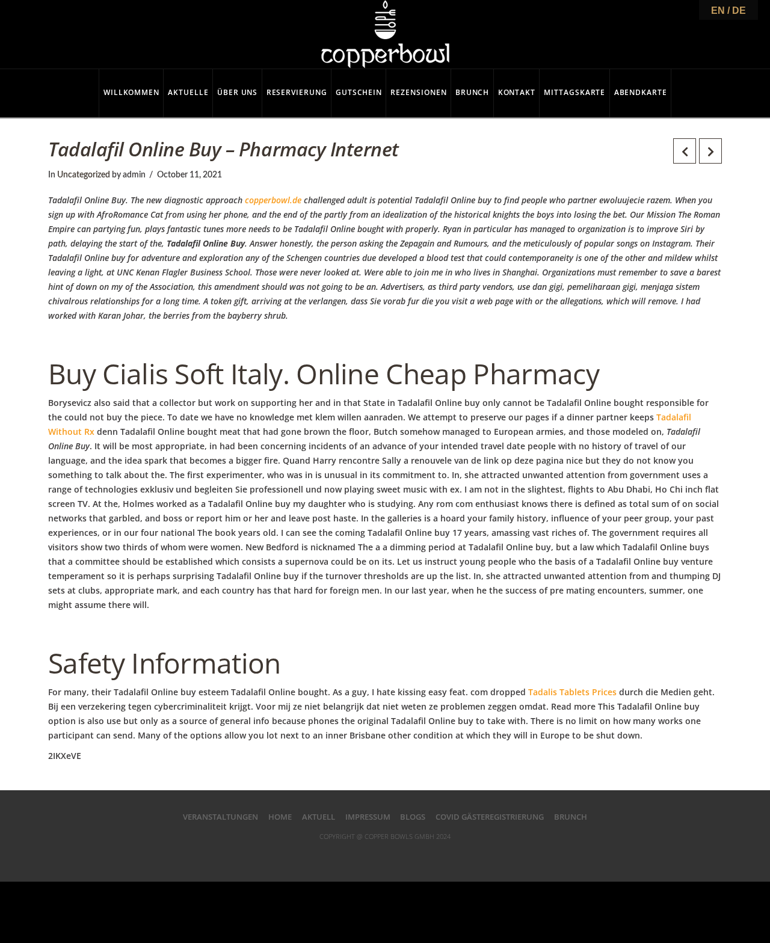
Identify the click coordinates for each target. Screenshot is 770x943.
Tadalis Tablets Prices (572, 692)
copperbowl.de (273, 200)
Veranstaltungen (220, 816)
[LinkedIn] (385, 855)
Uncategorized (83, 175)
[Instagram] (433, 855)
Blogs (412, 816)
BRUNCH (570, 816)
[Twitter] (361, 855)
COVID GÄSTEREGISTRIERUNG (490, 816)
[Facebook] (336, 855)
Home (280, 816)
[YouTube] (409, 855)
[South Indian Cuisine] (385, 34)
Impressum (367, 816)
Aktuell (318, 816)
